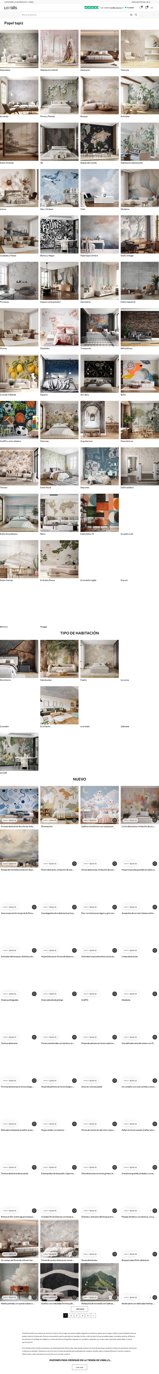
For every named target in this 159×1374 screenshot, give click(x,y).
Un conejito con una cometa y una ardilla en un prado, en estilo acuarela (139, 1086)
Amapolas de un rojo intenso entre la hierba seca (139, 913)
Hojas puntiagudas (9, 1000)
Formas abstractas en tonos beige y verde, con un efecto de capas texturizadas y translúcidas (18, 1086)
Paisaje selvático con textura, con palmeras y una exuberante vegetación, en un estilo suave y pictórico (139, 1216)
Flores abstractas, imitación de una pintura (98, 869)
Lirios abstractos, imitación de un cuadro (139, 826)
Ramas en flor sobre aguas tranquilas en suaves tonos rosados (18, 1216)
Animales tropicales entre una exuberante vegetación (98, 956)
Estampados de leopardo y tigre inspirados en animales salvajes (58, 1173)
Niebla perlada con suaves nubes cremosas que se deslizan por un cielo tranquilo (18, 1303)
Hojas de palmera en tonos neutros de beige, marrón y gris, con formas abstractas (98, 1043)
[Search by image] (131, 15)
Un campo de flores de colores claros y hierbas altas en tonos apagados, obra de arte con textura (18, 1260)
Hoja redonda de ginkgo (52, 1000)
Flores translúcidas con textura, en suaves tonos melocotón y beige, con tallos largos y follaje (58, 1043)
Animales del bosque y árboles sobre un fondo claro (18, 956)
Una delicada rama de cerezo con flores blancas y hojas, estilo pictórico (139, 1043)
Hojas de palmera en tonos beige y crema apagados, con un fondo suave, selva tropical (58, 1086)
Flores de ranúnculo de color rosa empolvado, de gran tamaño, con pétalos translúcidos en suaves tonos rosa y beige (98, 1130)
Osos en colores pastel (91, 1086)
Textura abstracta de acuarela (14, 1173)
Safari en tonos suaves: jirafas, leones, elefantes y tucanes (139, 1130)
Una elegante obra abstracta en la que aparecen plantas (58, 913)
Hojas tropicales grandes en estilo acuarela (139, 869)
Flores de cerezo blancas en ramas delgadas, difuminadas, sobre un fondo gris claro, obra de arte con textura (58, 1260)
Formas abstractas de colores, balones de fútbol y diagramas (18, 826)
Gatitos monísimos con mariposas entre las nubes (98, 826)
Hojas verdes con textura (52, 1130)
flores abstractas (89, 1260)
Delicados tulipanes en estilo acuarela (18, 1130)
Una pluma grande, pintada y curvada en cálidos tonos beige (139, 1173)
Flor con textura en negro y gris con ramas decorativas (98, 913)
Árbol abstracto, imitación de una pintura (58, 869)
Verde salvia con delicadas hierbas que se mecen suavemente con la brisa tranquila (139, 1303)
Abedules (126, 1000)
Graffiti (84, 1000)
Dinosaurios (46, 826)
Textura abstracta (9, 1043)
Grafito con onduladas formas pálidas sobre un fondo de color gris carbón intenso (58, 1303)
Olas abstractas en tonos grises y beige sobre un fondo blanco (98, 1173)
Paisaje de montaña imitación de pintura (18, 869)
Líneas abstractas (130, 956)
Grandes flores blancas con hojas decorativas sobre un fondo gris (58, 1216)
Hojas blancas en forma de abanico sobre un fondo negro (58, 956)
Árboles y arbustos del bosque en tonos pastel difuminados (98, 1216)
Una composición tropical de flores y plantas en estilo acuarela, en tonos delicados (18, 913)
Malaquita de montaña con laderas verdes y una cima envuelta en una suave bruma (98, 1303)
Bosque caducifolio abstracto (135, 1260)
